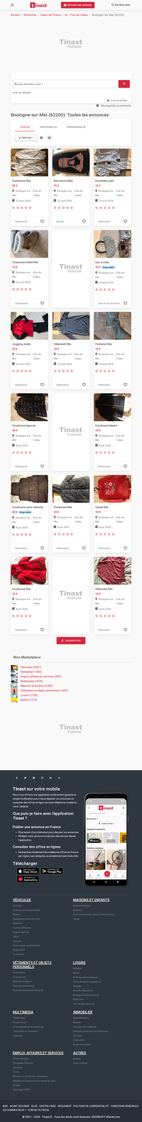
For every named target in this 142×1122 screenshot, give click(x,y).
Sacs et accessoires (23, 985)
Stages (17, 1085)
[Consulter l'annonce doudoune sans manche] (29, 488)
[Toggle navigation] (12, 5)
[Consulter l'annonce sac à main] (112, 243)
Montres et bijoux (22, 981)
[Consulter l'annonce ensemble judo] (112, 162)
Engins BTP (19, 950)
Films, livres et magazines (87, 981)
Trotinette (18, 954)
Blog (34, 1106)
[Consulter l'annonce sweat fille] (112, 488)
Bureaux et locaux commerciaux (90, 1031)
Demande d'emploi (23, 1063)
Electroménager (82, 905)
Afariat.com (113, 1117)
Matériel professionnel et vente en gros (34, 1080)
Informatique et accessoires (28, 1026)
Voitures (17, 905)
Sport (76, 973)
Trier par (26, 138)
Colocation (79, 1040)
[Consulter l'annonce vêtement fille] (71, 325)
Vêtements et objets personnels (32, 965)
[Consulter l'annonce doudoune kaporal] (29, 407)
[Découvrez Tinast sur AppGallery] (28, 878)
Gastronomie (80, 1063)
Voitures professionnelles (27, 910)
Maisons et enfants (91, 900)
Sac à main (102, 262)
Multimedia (23, 1012)
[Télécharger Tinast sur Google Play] (52, 870)
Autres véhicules (22, 927)
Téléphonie (19, 1017)
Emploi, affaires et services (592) (40, 676)
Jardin (76, 919)
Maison (77, 1022)
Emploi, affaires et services (38, 1053)
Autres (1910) (28, 700)
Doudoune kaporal (24, 425)
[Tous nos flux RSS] (59, 778)
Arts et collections (83, 990)
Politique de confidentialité (91, 1106)
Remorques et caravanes (26, 945)
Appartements (81, 1017)
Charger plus (73, 640)
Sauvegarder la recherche (115, 105)
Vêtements (19, 972)
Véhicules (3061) (30, 667)
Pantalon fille (103, 344)
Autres (79, 1053)
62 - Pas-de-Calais (76, 15)
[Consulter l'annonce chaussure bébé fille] (29, 243)
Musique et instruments (86, 995)
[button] (17, 778)
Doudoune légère (106, 425)
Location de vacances (85, 1026)
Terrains (77, 1035)
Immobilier (82, 1012)
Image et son (20, 1022)
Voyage (77, 986)
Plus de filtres (119, 100)
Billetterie (78, 999)
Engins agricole (21, 932)
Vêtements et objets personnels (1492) (44, 690)
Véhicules (22, 900)
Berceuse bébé (63, 180)
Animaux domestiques (85, 977)
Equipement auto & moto (26, 919)
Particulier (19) (48, 127)
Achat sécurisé (20, 1106)
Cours (16, 1071)
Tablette (17, 1035)
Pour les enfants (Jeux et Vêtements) (93, 914)
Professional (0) (76, 127)
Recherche (30, 15)
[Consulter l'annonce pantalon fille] (112, 325)
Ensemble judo (104, 180)
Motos (16, 914)
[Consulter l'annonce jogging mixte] (29, 325)
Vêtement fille (62, 344)
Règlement (65, 1106)
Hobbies (77, 968)
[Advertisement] (73, 44)
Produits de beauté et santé (28, 990)
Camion (17, 941)
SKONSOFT (98, 1117)
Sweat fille (101, 507)
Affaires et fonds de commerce (30, 1076)
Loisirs (79, 963)
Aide (5, 1106)
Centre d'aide (47, 1106)
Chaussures (19, 977)
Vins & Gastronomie (84, 1003)
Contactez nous (38, 1110)
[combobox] (65, 84)
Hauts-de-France (50, 15)
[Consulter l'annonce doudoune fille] (29, 162)
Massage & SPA (21, 1089)
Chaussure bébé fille (25, 262)
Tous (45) (25, 127)
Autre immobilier (82, 1044)
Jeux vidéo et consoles (25, 1031)
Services (17, 1067)
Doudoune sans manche (27, 507)
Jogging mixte (21, 344)
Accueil (15, 15)
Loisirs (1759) (29, 695)
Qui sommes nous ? (15, 1110)
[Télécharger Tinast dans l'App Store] (28, 870)
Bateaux (17, 923)
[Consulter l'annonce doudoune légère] (112, 407)
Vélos (16, 936)
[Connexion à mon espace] (42, 221)
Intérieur (77, 910)
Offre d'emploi (21, 1058)
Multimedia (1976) (31, 681)
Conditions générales (124, 1106)
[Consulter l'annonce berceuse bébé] (71, 162)
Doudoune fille (21, 180)
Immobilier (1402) (31, 672)
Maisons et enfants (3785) (36, 686)
